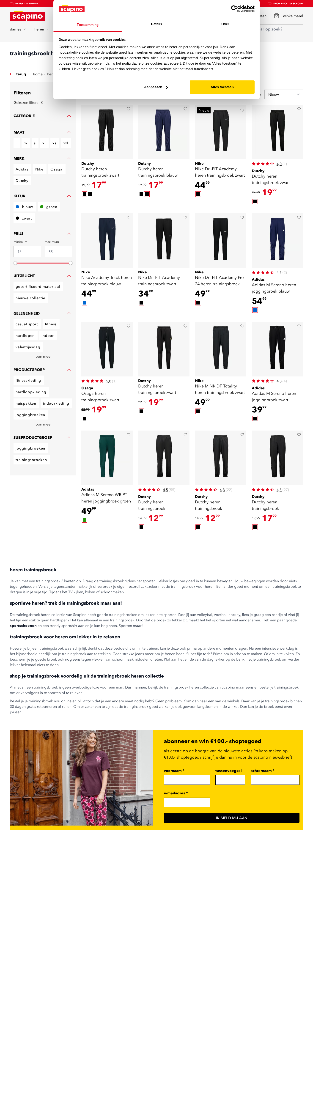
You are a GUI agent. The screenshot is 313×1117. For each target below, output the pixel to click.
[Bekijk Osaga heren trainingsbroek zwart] (107, 349)
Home (38, 74)
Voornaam (174, 770)
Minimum (20, 242)
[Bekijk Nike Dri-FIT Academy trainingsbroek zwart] (163, 240)
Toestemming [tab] (88, 25)
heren (39, 29)
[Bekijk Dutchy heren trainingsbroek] (163, 458)
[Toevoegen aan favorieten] (128, 109)
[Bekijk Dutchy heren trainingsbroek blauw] (163, 132)
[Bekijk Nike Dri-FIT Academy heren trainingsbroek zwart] (220, 132)
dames (15, 29)
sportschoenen (23, 625)
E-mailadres (176, 793)
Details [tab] (156, 24)
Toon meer (43, 356)
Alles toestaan (222, 87)
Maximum (52, 242)
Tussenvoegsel (228, 770)
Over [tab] (225, 24)
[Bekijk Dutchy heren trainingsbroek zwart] (107, 132)
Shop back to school (288, 3)
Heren (52, 74)
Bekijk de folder (26, 3)
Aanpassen (153, 87)
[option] (84, 194)
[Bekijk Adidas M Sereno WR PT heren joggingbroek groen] (107, 458)
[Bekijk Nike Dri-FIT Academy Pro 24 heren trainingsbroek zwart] (220, 240)
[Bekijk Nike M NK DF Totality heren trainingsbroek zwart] (220, 349)
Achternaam (263, 770)
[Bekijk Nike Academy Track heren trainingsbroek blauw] (107, 240)
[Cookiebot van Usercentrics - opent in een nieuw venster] (234, 8)
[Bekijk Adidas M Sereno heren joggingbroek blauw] (277, 240)
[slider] (15, 263)
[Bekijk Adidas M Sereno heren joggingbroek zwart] (277, 349)
